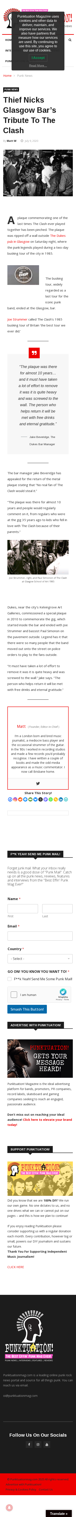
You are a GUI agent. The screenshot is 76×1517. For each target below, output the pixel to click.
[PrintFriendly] (66, 799)
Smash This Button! (27, 1009)
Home (9, 40)
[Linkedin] (61, 799)
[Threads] (40, 799)
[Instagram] (15, 799)
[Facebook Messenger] (25, 799)
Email (14, 926)
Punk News (25, 76)
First (11, 916)
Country (16, 949)
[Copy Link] (56, 799)
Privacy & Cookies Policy (21, 1489)
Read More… (38, 65)
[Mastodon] (45, 799)
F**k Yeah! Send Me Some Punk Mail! (43, 979)
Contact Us (46, 1489)
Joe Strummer (17, 319)
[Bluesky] (35, 799)
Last (45, 916)
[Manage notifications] (9, 1507)
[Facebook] (10, 799)
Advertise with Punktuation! (23, 1484)
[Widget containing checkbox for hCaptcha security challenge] (39, 995)
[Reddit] (20, 799)
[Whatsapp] (51, 799)
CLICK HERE (15, 1267)
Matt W (11, 141)
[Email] (30, 799)
